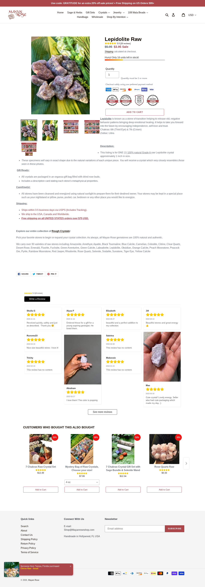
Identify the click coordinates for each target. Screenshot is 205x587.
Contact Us (27, 535)
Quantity (110, 69)
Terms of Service (29, 552)
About (24, 530)
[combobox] (82, 482)
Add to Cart (40, 489)
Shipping (109, 51)
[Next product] (186, 463)
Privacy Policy (28, 548)
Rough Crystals (61, 231)
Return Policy (28, 543)
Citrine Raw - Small (29, 568)
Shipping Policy (29, 539)
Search (24, 526)
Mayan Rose (33, 580)
